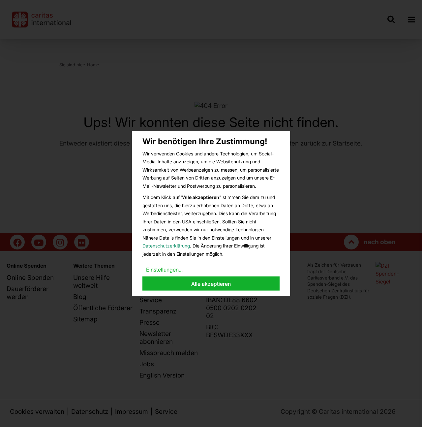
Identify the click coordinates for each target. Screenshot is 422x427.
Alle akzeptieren (211, 283)
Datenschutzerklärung (166, 245)
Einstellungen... (164, 269)
